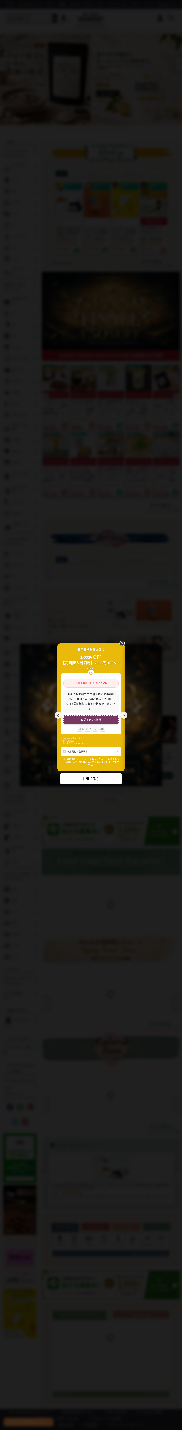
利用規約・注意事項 (77, 751)
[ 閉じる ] (91, 778)
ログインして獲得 (91, 719)
